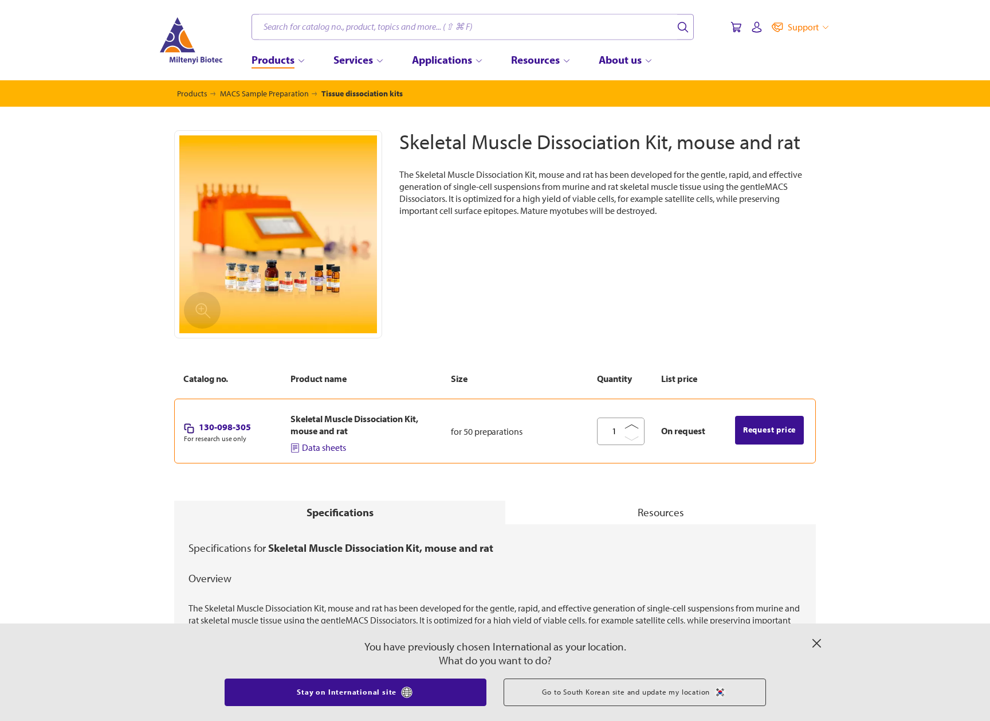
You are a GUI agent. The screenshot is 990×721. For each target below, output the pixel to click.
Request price (769, 429)
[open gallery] (278, 234)
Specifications (340, 512)
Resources (661, 512)
